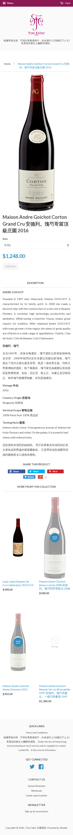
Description (35, 282)
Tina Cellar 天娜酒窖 (35, 827)
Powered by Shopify (57, 827)
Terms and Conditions (36, 732)
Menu (10, 3)
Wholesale (36, 790)
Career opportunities (36, 795)
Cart (67, 3)
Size (5, 238)
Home (7, 63)
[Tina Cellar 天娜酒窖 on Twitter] (32, 767)
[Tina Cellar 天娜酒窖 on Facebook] (41, 767)
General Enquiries (36, 786)
